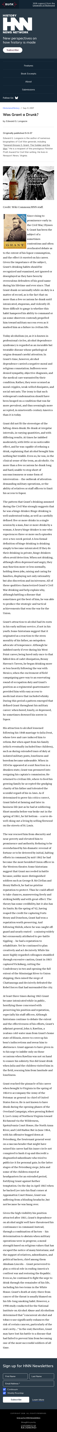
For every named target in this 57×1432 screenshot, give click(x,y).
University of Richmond (44, 5)
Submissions (28, 89)
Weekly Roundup (15, 1393)
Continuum (12, 1389)
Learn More (38, 1399)
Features (28, 65)
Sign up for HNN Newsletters (28, 1418)
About (28, 81)
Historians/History (11, 108)
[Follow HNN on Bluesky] (16, 97)
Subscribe (13, 50)
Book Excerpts (28, 73)
